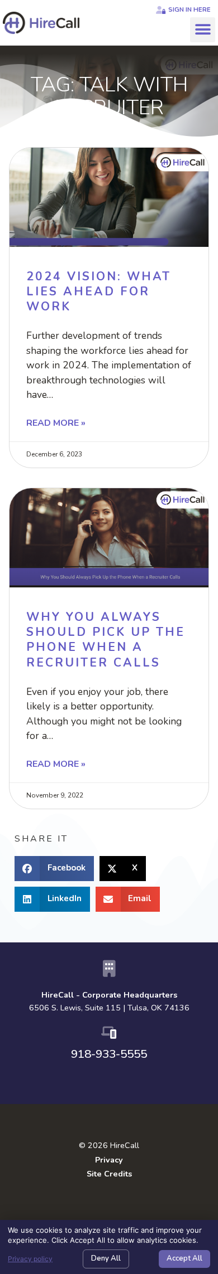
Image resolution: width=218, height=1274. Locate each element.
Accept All (184, 1258)
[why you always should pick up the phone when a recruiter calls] (109, 537)
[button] (202, 29)
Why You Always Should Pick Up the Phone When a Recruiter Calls (105, 639)
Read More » (56, 423)
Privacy (109, 1159)
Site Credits (109, 1173)
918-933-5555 (109, 1054)
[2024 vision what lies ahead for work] (109, 197)
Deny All (106, 1258)
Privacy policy (30, 1258)
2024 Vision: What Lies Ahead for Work (98, 292)
